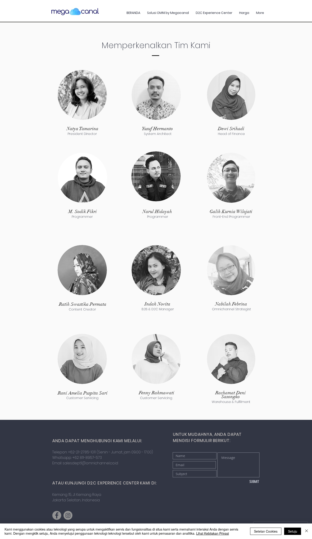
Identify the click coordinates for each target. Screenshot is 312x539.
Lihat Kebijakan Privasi (212, 533)
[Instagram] (67, 515)
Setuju (292, 531)
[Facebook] (56, 515)
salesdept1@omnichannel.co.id (90, 463)
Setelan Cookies (266, 531)
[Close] (306, 531)
